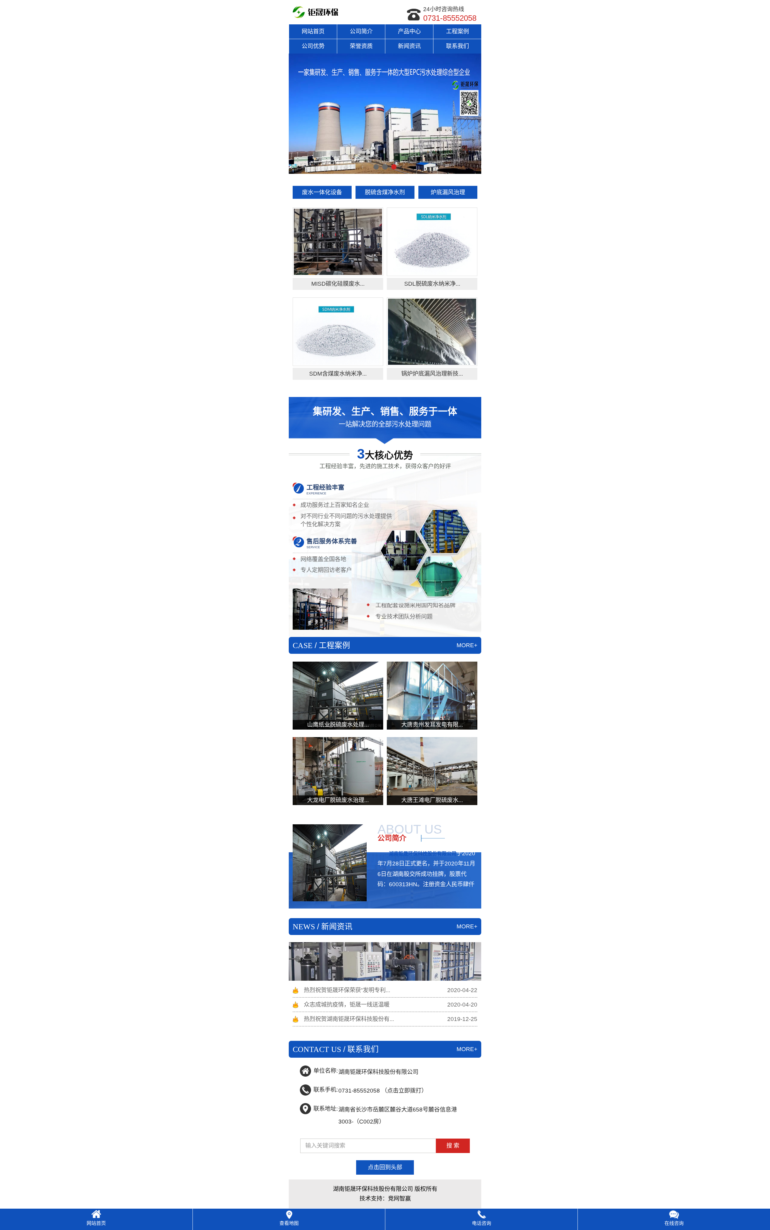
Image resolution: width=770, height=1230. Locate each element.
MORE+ (467, 645)
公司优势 (313, 46)
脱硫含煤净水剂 (385, 192)
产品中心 (409, 31)
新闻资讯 (409, 46)
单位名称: (325, 1071)
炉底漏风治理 (448, 192)
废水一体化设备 (322, 192)
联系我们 (457, 46)
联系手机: (325, 1090)
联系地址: (325, 1108)
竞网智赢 (399, 1198)
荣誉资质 (361, 46)
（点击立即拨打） (382, 1090)
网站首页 (313, 31)
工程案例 (457, 31)
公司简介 (361, 31)
